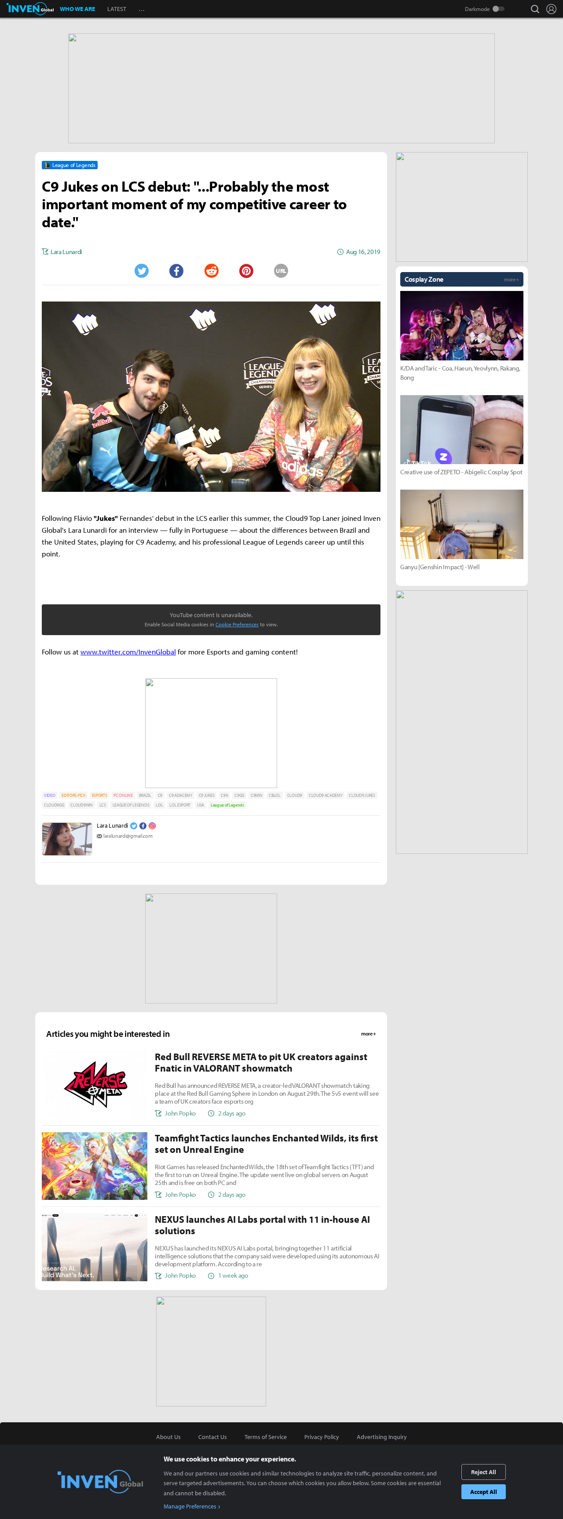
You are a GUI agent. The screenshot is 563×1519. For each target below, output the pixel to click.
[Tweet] (141, 271)
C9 (160, 795)
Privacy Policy (321, 1437)
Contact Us (212, 1437)
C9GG (239, 795)
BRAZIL (145, 795)
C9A (224, 795)
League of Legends (227, 805)
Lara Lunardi (112, 825)
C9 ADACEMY (180, 795)
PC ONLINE (122, 795)
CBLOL (274, 795)
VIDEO (49, 795)
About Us (168, 1437)
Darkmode (477, 8)
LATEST (116, 9)
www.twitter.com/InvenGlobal (128, 651)
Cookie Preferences (237, 624)
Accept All (483, 1492)
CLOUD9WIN (81, 805)
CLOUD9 (294, 795)
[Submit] (211, 271)
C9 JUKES (206, 795)
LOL (159, 805)
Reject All (483, 1472)
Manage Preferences (190, 1506)
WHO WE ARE (77, 9)
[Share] (176, 271)
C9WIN (256, 795)
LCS (102, 805)
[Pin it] (246, 271)
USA (200, 805)
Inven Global (30, 9)
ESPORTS (99, 795)
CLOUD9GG (54, 805)
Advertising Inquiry (382, 1437)
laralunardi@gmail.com (127, 835)
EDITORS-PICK (73, 795)
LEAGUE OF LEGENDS (131, 805)
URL (281, 271)
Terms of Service (266, 1437)
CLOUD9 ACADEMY (326, 795)
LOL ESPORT (179, 805)
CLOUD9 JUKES (362, 795)
